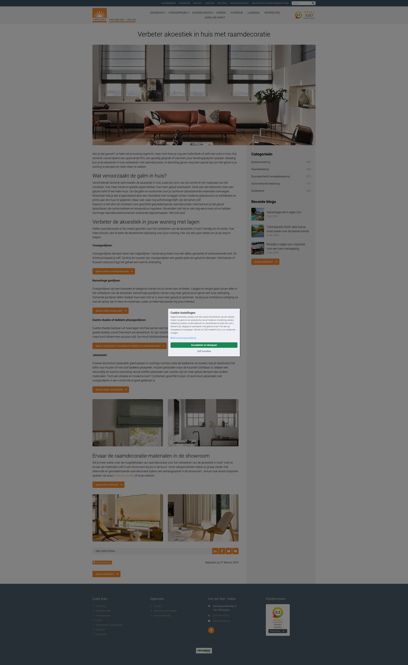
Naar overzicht (105, 574)
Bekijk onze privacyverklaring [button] (183, 338)
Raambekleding (103, 562)
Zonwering (157, 12)
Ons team (222, 3)
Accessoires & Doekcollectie (109, 625)
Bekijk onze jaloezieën (109, 389)
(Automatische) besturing (265, 183)
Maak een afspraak (107, 485)
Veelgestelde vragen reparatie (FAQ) (270, 3)
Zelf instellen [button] (204, 351)
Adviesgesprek (168, 3)
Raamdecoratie (201, 12)
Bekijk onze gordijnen (109, 311)
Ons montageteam (239, 3)
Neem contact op (221, 621)
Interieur (237, 12)
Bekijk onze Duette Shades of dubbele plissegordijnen (128, 346)
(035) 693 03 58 (220, 615)
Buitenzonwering (260, 162)
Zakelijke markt (215, 17)
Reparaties (184, 3)
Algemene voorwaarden (165, 610)
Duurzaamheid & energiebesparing (270, 176)
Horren (221, 12)
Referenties (272, 12)
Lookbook (254, 12)
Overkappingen (178, 12)
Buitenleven (257, 190)
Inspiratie (100, 629)
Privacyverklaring (162, 615)
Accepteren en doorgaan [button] (204, 345)
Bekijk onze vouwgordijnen (112, 271)
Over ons (209, 3)
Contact (197, 3)
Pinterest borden (123, 475)
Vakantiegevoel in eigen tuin (283, 212)
